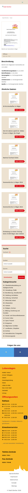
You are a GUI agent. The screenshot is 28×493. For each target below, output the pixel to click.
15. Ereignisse (7, 323)
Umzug (4, 393)
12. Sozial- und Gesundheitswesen (14, 315)
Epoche (5, 268)
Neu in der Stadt (6, 388)
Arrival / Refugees (7, 375)
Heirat (4, 383)
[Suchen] (23, 2)
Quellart (5, 260)
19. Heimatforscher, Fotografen (12, 333)
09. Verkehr (6, 305)
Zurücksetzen (8, 277)
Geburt (4, 377)
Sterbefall (5, 390)
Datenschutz (14, 480)
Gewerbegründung (7, 380)
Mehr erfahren (19, 110)
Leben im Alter (6, 385)
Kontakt (14, 483)
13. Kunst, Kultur (8, 318)
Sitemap (14, 486)
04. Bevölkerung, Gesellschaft (12, 293)
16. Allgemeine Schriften (10, 326)
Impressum (14, 476)
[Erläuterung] (9, 251)
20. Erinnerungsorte (9, 336)
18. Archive (6, 331)
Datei (11, 17)
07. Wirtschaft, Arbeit (9, 300)
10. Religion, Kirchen (9, 308)
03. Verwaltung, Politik (10, 290)
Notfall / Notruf (6, 372)
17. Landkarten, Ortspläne (11, 328)
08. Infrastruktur (8, 303)
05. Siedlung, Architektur (10, 295)
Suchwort (6, 252)
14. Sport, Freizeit (8, 320)
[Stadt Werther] (6, 7)
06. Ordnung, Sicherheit (10, 298)
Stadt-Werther (5, 17)
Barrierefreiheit (14, 473)
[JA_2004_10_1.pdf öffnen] (11, 34)
